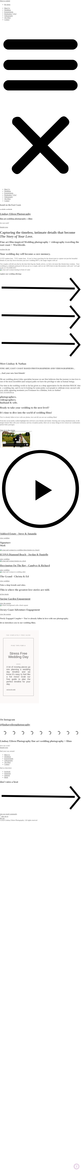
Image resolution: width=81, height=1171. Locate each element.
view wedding (4, 581)
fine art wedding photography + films (16, 219)
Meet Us (7, 8)
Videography (8, 16)
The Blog (7, 18)
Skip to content (5, 1)
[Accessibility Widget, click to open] (76, 1166)
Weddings (7, 10)
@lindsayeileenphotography (15, 724)
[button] (40, 104)
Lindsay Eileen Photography (15, 214)
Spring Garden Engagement (15, 598)
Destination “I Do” (10, 14)
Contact (6, 20)
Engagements (8, 12)
